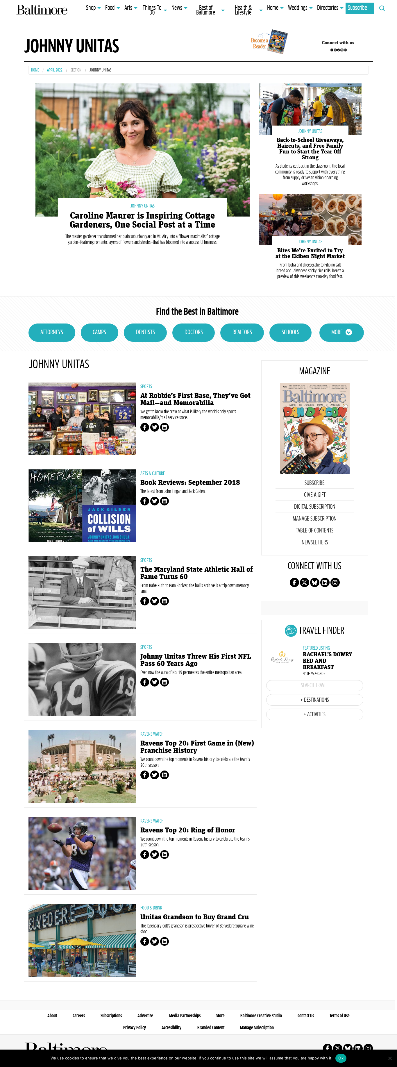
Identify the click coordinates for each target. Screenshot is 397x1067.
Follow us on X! (335, 50)
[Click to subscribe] (268, 42)
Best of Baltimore (205, 10)
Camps (99, 332)
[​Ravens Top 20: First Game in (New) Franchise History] (82, 766)
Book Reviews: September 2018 (190, 482)
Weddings (297, 8)
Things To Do (152, 10)
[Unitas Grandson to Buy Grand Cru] (82, 940)
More (337, 332)
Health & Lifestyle (243, 10)
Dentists (145, 332)
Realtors (242, 332)
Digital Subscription (314, 507)
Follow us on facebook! (331, 50)
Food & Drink (151, 908)
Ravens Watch (152, 734)
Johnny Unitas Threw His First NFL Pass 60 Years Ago (195, 660)
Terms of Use (340, 1016)
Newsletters (315, 543)
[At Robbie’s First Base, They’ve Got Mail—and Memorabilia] (82, 419)
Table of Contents (314, 531)
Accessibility (171, 1027)
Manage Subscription (315, 519)
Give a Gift (315, 495)
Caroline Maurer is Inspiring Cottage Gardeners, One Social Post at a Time (142, 220)
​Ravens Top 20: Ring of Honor (187, 830)
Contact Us (306, 1016)
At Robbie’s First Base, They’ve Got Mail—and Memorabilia (195, 399)
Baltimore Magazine (41, 10)
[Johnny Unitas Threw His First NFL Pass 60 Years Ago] (82, 679)
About (52, 1016)
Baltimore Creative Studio (261, 1016)
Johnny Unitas (142, 206)
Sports (146, 386)
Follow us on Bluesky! (338, 50)
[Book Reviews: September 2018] (82, 505)
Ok (341, 1058)
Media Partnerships (185, 1016)
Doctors (194, 332)
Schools (290, 332)
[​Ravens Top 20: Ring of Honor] (82, 853)
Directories (327, 8)
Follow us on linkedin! (341, 50)
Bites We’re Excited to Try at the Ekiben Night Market (310, 253)
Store (220, 1016)
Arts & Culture (152, 473)
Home (272, 8)
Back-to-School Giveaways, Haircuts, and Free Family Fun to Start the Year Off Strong (310, 148)
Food (110, 8)
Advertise (145, 1016)
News (176, 8)
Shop (91, 8)
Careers (79, 1016)
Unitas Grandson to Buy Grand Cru (194, 917)
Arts (128, 8)
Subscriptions (111, 1016)
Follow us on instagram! (345, 50)
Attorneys (51, 332)
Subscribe (357, 8)
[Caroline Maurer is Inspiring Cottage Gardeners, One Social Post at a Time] (142, 149)
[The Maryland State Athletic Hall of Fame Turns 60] (82, 592)
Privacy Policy (134, 1027)
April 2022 (54, 70)
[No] (390, 1058)
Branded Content (210, 1027)
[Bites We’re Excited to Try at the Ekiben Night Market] (310, 219)
